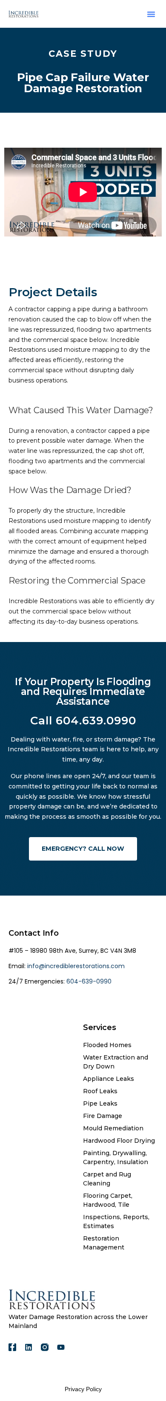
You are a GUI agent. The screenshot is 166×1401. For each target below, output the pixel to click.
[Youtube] (61, 1347)
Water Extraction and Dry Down (115, 1062)
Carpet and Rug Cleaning (107, 1178)
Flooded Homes (107, 1045)
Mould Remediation (113, 1128)
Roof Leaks (100, 1091)
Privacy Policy (83, 1389)
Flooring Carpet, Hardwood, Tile (107, 1200)
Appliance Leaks (108, 1079)
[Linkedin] (28, 1347)
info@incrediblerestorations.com (76, 966)
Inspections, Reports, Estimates (116, 1221)
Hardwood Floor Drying (119, 1140)
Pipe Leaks (100, 1103)
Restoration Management (103, 1243)
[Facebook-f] (12, 1347)
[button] (151, 14)
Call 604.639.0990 (83, 720)
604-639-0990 (88, 981)
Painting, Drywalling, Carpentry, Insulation (115, 1157)
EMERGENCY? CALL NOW (83, 848)
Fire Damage (102, 1116)
